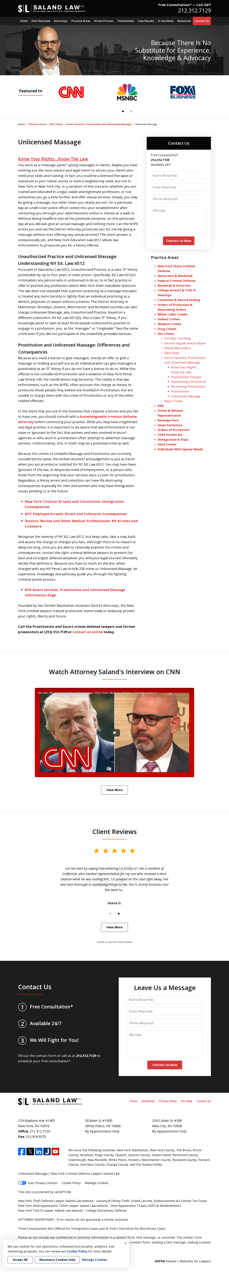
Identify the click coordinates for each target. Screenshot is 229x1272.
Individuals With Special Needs (180, 449)
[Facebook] (22, 1151)
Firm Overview (41, 21)
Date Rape (171, 353)
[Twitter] (30, 1151)
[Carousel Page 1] (110, 913)
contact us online (88, 632)
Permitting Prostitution (188, 386)
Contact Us (202, 21)
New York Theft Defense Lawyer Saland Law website (56, 1201)
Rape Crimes (173, 401)
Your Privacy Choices (43, 1183)
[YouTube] (55, 1151)
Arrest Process (103, 21)
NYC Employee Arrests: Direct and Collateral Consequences (76, 514)
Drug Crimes (167, 329)
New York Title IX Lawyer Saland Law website (50, 1210)
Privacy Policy (168, 1101)
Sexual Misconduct (177, 348)
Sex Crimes (56, 124)
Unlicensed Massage (185, 396)
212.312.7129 (194, 10)
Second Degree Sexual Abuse (185, 343)
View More (114, 790)
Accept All (20, 1260)
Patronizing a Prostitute (188, 382)
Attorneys (61, 21)
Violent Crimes (169, 319)
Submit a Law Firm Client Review (114, 942)
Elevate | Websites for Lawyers (182, 1261)
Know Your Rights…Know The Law (53, 159)
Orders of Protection (173, 430)
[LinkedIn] (38, 1151)
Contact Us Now (178, 241)
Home (24, 21)
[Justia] (47, 1151)
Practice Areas (80, 21)
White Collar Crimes (172, 314)
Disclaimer (148, 1101)
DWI (161, 406)
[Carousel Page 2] (131, 111)
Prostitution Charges (186, 377)
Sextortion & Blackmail (175, 276)
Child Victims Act (170, 435)
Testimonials (125, 21)
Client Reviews (114, 831)
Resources (184, 21)
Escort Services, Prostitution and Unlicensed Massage (99, 124)
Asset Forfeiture (170, 425)
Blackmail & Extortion (174, 285)
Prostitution (180, 391)
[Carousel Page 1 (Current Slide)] (123, 111)
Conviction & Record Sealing (179, 300)
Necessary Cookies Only (57, 1260)
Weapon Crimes (169, 324)
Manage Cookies (96, 1183)
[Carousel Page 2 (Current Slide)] (118, 913)
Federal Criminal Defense (176, 281)
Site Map (186, 1101)
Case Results (146, 21)
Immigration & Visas (173, 439)
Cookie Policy (71, 1183)
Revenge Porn (168, 420)
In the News (166, 21)
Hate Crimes (167, 444)
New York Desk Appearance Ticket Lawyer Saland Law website (63, 1206)
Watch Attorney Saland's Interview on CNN (114, 671)
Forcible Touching (177, 338)
